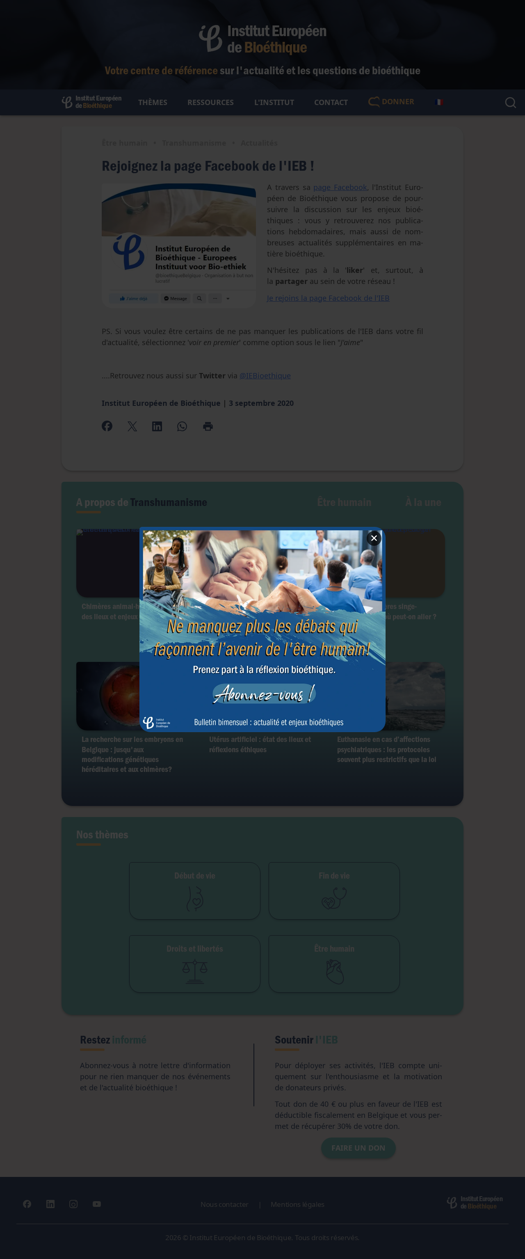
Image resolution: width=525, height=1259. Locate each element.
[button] (262, 629)
